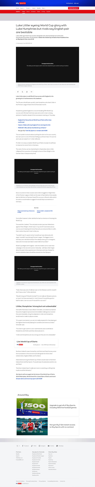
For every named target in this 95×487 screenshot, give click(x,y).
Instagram (43, 445)
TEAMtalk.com (19, 457)
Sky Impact (50, 465)
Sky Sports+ (34, 471)
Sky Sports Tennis (36, 465)
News (23, 11)
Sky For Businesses (52, 461)
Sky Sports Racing (36, 473)
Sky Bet (39, 8)
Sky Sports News (36, 469)
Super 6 (17, 455)
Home (17, 8)
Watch (33, 8)
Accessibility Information (53, 481)
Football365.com (19, 459)
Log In (77, 3)
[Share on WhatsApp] (27, 92)
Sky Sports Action (36, 467)
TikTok (34, 445)
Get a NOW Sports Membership (48, 344)
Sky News (50, 455)
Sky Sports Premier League (38, 455)
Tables (38, 11)
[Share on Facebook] (18, 92)
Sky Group (50, 459)
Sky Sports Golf (35, 461)
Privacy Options (42, 481)
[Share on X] (22, 92)
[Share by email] (31, 92)
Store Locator (51, 467)
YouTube (52, 445)
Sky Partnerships (52, 463)
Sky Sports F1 (35, 463)
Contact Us (62, 481)
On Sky (43, 11)
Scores (28, 8)
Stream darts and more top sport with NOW (29, 378)
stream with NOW (42, 130)
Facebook (26, 445)
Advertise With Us (52, 469)
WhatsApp (61, 445)
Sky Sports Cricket (36, 459)
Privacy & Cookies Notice (31, 481)
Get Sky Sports (69, 3)
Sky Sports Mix (35, 475)
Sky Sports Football (36, 457)
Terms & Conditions (20, 481)
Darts (18, 11)
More (43, 8)
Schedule (33, 11)
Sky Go (50, 457)
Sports (22, 8)
